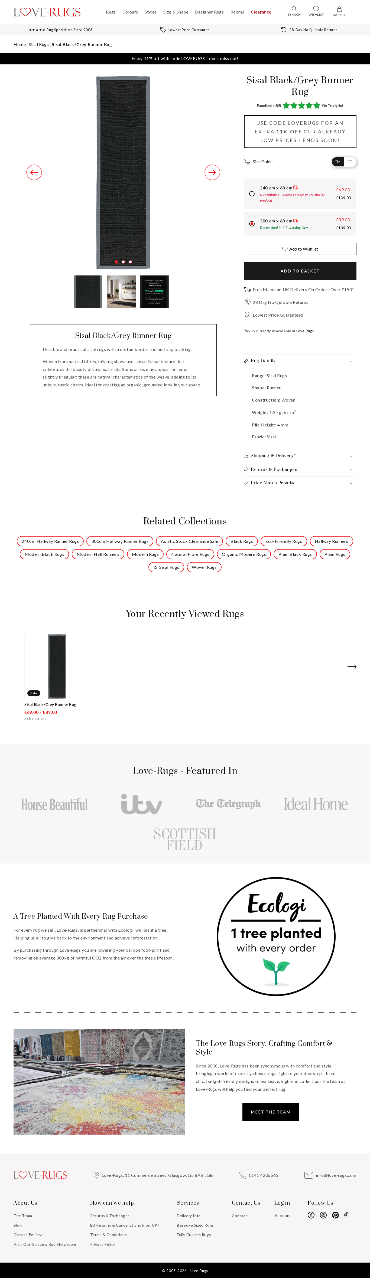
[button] (294, 9)
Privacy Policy (102, 1244)
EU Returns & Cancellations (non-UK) (124, 1225)
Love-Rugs (199, 1271)
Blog (18, 1225)
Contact (239, 1215)
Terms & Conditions (108, 1234)
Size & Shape (176, 11)
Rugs (111, 11)
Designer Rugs (209, 11)
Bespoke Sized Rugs (195, 1225)
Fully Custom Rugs (194, 1234)
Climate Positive (29, 1234)
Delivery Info (189, 1215)
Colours (130, 11)
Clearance (261, 11)
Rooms (237, 11)
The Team (23, 1215)
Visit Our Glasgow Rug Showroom (45, 1244)
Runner (274, 387)
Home (20, 44)
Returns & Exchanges (110, 1215)
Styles (151, 11)
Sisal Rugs (39, 44)
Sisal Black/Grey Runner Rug (82, 44)
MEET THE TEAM (271, 1111)
